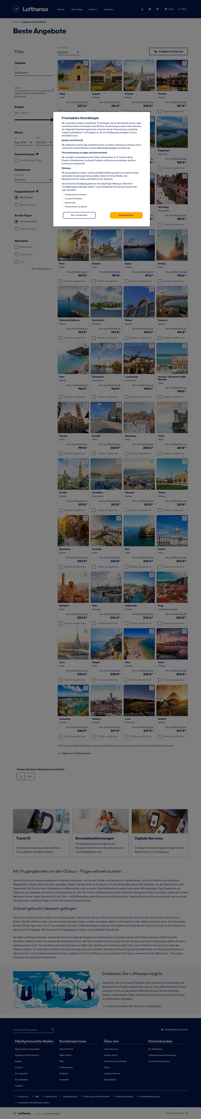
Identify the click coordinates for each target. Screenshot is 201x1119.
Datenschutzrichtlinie (75, 194)
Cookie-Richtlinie (73, 198)
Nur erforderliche (79, 215)
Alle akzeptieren (126, 215)
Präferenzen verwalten (76, 206)
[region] (101, 169)
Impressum (70, 202)
